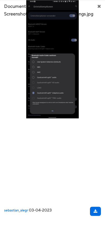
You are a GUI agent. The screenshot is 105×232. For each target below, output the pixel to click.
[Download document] (95, 211)
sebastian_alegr (16, 210)
